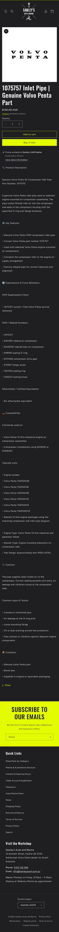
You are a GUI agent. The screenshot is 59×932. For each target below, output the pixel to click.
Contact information (31, 925)
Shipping (5, 114)
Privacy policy (45, 917)
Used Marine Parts (14, 793)
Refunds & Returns (15, 813)
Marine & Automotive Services (20, 767)
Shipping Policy (13, 806)
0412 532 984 (21, 867)
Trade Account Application (19, 780)
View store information (16, 160)
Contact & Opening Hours (18, 774)
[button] (6, 11)
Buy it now (29, 142)
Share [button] (8, 685)
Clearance (11, 787)
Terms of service (45, 921)
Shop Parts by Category (17, 761)
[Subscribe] (50, 737)
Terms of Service (14, 819)
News (8, 800)
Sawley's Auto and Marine (25, 917)
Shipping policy (30, 921)
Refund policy (15, 921)
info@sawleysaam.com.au (26, 871)
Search (9, 832)
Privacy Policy (12, 826)
